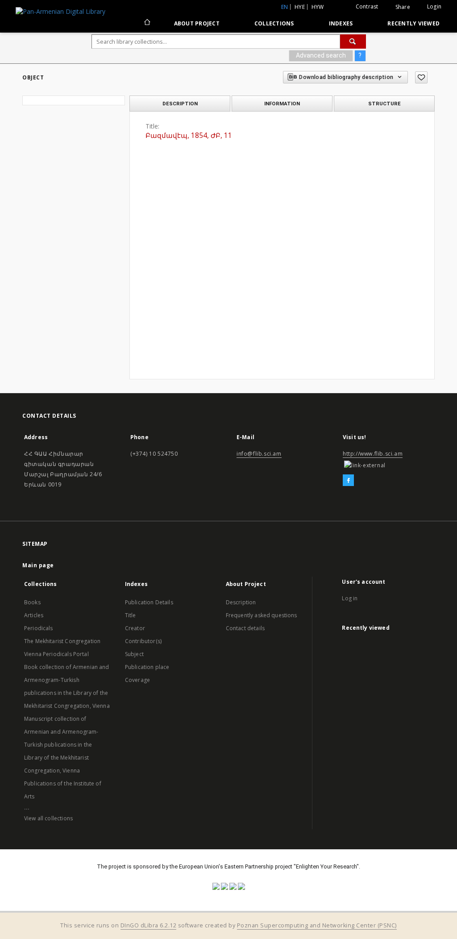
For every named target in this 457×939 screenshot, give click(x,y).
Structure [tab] (384, 103)
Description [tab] (180, 103)
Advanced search (321, 55)
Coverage (137, 680)
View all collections (48, 818)
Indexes (341, 23)
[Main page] (147, 23)
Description (241, 602)
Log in (349, 598)
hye (300, 7)
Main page (38, 565)
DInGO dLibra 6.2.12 (148, 925)
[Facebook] (348, 481)
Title (130, 615)
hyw (318, 7)
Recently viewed (413, 23)
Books (32, 602)
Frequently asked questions (261, 615)
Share (402, 7)
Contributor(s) (143, 641)
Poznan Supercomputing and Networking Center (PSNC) (317, 925)
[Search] (353, 41)
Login (434, 6)
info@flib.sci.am (259, 453)
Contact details (245, 628)
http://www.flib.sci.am (373, 453)
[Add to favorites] (421, 77)
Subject (134, 654)
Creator (135, 628)
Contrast (367, 6)
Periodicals (38, 628)
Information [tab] (282, 103)
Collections (274, 23)
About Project (197, 23)
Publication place (147, 667)
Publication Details (149, 602)
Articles (33, 615)
